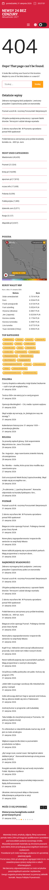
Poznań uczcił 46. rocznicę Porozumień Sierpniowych (24, 111)
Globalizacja (34, 352)
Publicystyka (7, 201)
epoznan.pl (6, 179)
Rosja (4, 216)
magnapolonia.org (11, 356)
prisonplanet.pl (39, 364)
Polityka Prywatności (31, 877)
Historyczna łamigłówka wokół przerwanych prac (18, 813)
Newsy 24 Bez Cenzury (14, 12)
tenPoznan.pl (21, 352)
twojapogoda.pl (24, 360)
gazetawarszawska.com (12, 372)
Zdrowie (27, 364)
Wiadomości (7, 157)
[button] (41, 807)
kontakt (12, 877)
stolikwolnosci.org (30, 372)
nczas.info (6, 186)
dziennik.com (7, 208)
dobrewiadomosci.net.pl (13, 364)
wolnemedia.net (26, 356)
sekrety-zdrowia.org (19, 368)
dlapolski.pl (7, 223)
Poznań (5, 165)
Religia (7, 368)
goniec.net (8, 352)
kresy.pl (5, 172)
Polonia (5, 194)
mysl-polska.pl (9, 360)
